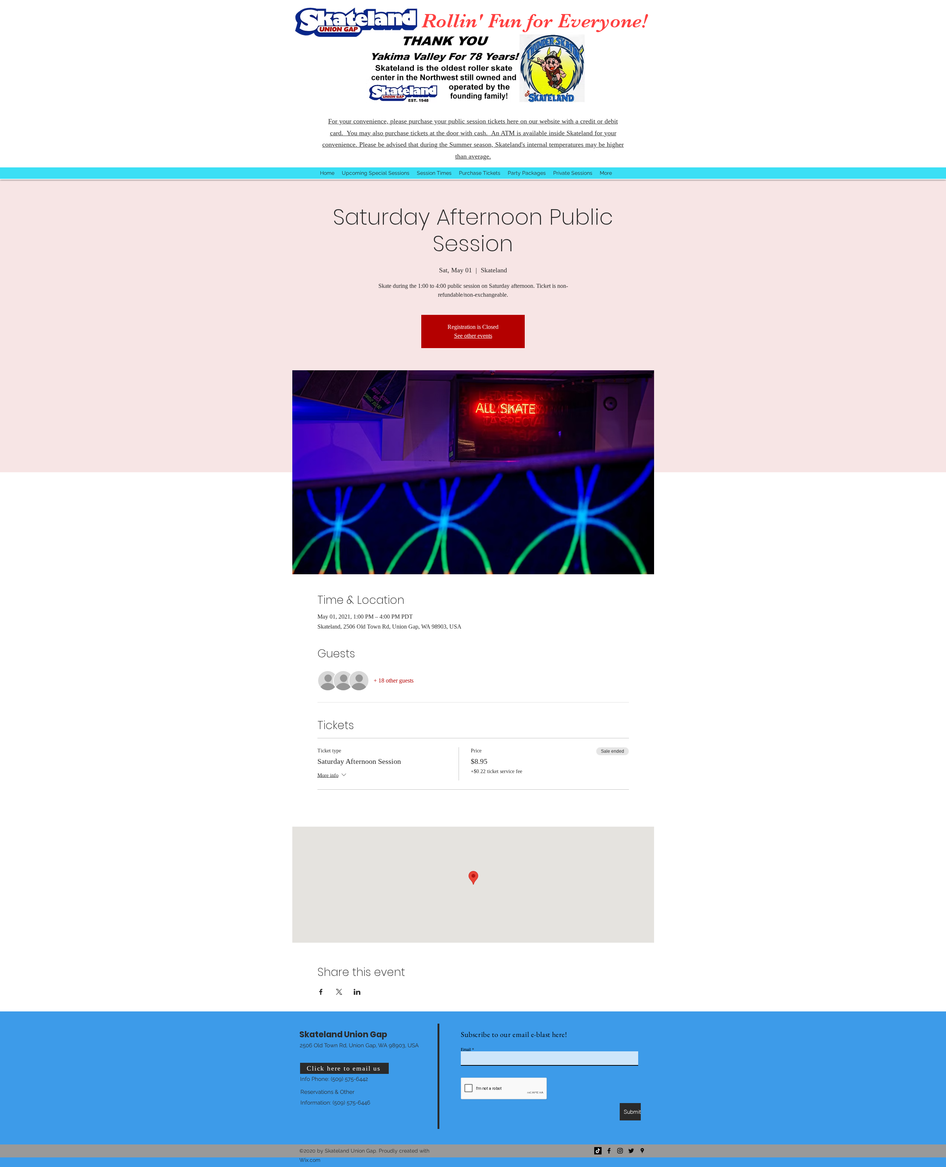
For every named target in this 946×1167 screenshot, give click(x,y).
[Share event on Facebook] (320, 992)
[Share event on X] (339, 992)
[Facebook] (609, 1150)
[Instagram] (620, 1150)
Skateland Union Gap (343, 1034)
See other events (473, 336)
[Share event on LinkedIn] (357, 992)
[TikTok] (598, 1150)
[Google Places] (642, 1150)
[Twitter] (631, 1150)
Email (466, 1049)
